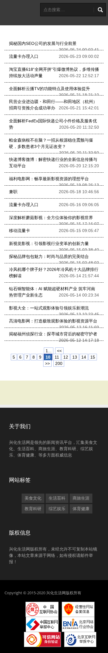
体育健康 (81, 508)
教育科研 (33, 508)
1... (49, 350)
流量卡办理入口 (23, 56)
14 (83, 357)
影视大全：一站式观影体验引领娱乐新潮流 (49, 308)
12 (65, 357)
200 (58, 363)
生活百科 (57, 498)
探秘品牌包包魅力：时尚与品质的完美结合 (49, 256)
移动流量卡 (19, 230)
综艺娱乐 (57, 508)
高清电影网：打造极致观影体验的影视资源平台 (53, 321)
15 (92, 357)
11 (57, 357)
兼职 (13, 191)
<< (59, 350)
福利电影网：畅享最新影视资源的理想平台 (49, 178)
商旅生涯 (81, 498)
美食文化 (33, 498)
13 (74, 357)
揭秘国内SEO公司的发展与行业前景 (42, 43)
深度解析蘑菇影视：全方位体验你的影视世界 (51, 217)
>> (47, 363)
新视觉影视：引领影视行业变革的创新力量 (49, 243)
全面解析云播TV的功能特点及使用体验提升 (49, 88)
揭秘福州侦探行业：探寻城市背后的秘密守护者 (53, 333)
